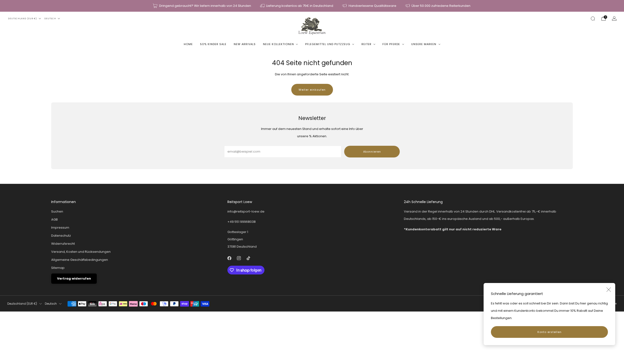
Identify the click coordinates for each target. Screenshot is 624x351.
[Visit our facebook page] (229, 258)
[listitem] (202, 6)
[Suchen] (592, 18)
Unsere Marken (423, 44)
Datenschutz (61, 235)
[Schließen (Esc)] (608, 289)
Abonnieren (372, 152)
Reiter (366, 44)
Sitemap (58, 267)
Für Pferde (391, 44)
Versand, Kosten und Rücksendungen (81, 251)
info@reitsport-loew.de (245, 211)
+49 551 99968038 (241, 221)
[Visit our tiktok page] (248, 258)
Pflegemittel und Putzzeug (327, 44)
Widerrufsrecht (63, 243)
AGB (54, 219)
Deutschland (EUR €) (22, 18)
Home (188, 44)
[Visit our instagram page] (239, 258)
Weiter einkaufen (312, 90)
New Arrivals (245, 44)
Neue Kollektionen (278, 44)
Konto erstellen (549, 332)
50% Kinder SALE (213, 44)
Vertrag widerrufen (74, 278)
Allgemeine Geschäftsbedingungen (79, 259)
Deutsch (50, 18)
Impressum (60, 227)
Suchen (57, 211)
